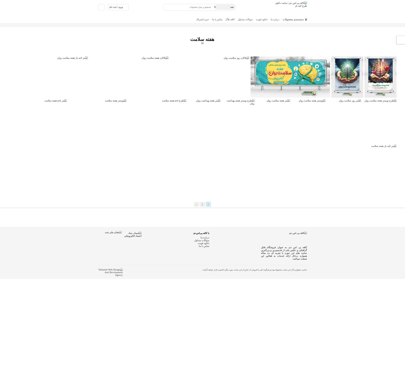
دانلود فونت (262, 19)
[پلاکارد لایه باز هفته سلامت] (37, 218)
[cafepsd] (288, 7)
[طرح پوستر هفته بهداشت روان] (238, 218)
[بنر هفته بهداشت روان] (203, 218)
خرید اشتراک (202, 19)
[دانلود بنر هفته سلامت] (97, 218)
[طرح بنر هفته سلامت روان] (380, 77)
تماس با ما (217, 19)
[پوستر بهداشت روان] (347, 77)
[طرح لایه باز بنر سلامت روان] (290, 77)
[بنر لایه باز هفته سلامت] (157, 218)
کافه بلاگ (230, 19)
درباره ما (275, 19)
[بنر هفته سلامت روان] (273, 218)
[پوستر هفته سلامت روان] (308, 218)
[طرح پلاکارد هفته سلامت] (364, 263)
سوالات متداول (245, 19)
